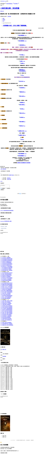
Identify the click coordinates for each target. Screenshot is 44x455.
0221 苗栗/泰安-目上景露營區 (5, 303)
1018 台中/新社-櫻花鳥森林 (5, 294)
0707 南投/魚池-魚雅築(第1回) (6, 261)
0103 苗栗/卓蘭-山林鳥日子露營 (6, 300)
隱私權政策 (28, 440)
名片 (3, 21)
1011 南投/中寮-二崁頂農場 (5, 293)
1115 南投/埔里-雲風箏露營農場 (6, 295)
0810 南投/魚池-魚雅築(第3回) (6, 275)
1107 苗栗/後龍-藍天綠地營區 (5, 318)
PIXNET (14, 440)
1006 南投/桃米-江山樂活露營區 (6, 266)
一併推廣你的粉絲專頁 (3, 228)
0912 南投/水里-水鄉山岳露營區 (6, 313)
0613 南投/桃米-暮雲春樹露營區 (6, 309)
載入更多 (2, 183)
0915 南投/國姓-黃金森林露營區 (6, 263)
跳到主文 (2, 11)
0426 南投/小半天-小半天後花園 (6, 286)
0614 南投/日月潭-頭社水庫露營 (6, 288)
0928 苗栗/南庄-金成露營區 (5, 276)
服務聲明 (32, 440)
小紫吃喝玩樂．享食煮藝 (9, 8)
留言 (13, 175)
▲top (1, 181)
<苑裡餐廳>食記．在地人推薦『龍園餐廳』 (15, 25)
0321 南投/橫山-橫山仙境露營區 (6, 305)
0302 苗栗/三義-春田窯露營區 (5, 274)
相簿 (3, 18)
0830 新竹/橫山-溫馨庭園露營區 (6, 290)
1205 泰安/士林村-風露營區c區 (6, 319)
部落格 (4, 19)
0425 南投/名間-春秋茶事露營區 (6, 307)
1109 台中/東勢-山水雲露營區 (5, 279)
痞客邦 (10, 175)
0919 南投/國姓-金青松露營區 (5, 314)
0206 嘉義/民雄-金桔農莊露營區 (6, 284)
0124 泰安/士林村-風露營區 (5, 302)
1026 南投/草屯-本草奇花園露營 (6, 277)
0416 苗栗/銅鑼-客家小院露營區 (6, 323)
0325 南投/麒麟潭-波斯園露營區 (6, 260)
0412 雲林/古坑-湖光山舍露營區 (6, 285)
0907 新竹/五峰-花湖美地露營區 (6, 291)
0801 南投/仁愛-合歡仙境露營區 (6, 312)
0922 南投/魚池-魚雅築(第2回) (6, 265)
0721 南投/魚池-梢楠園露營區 (5, 262)
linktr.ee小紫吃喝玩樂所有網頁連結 (6, 210)
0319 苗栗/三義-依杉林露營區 (5, 322)
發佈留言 (2, 189)
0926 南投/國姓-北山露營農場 (5, 316)
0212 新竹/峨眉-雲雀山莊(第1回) (6, 272)
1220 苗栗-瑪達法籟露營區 (5, 298)
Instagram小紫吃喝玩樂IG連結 (6, 221)
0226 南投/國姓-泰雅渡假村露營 (6, 258)
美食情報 (9, 16)
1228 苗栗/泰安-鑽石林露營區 (5, 280)
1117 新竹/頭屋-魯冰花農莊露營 (6, 267)
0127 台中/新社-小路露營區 (5, 257)
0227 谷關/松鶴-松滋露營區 (5, 304)
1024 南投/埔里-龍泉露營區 (5, 317)
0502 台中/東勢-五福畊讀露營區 (6, 308)
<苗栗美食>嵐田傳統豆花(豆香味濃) (23, 162)
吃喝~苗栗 (9, 179)
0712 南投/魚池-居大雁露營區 (5, 289)
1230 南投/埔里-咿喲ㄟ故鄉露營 (6, 270)
